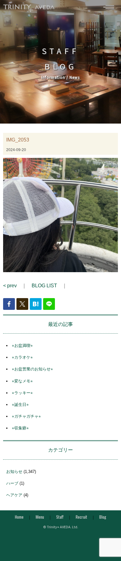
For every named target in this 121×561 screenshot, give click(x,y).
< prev (10, 285)
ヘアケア (14, 495)
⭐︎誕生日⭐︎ (20, 404)
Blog (102, 517)
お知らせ (14, 471)
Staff (60, 517)
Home (19, 517)
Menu (40, 517)
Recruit (81, 517)
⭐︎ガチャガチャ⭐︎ (26, 416)
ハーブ (12, 483)
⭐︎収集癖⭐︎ (20, 428)
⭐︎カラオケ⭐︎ (22, 357)
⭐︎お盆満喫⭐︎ (22, 345)
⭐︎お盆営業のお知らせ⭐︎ (32, 369)
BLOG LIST (44, 285)
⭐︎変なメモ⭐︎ (22, 381)
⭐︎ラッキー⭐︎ (22, 392)
